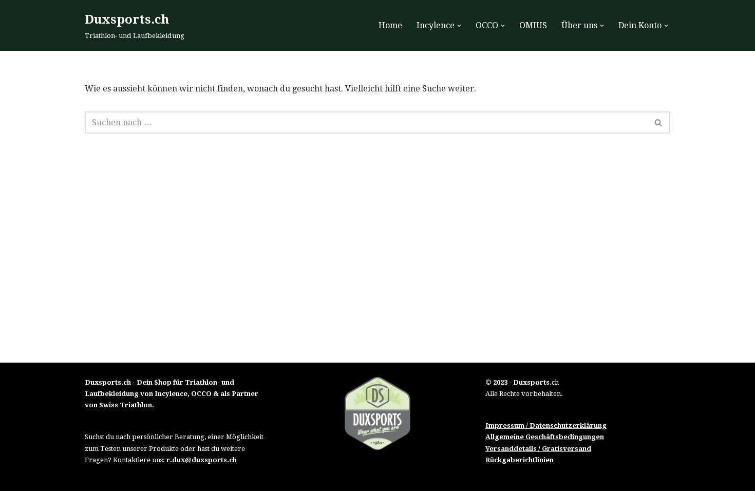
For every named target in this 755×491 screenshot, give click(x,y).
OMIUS (533, 25)
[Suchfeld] (658, 122)
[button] (459, 26)
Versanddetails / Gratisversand (538, 448)
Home (390, 25)
